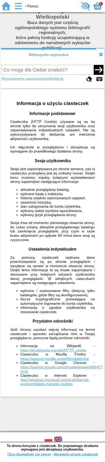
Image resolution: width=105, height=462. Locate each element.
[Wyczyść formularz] (89, 79)
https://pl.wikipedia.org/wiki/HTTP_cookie (53, 350)
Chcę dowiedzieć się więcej (29, 454)
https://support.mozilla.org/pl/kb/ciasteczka (54, 359)
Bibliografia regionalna (49, 55)
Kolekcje (57, 78)
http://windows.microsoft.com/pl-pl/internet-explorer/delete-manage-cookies (54, 382)
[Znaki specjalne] (99, 79)
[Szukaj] (98, 70)
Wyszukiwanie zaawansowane (26, 78)
